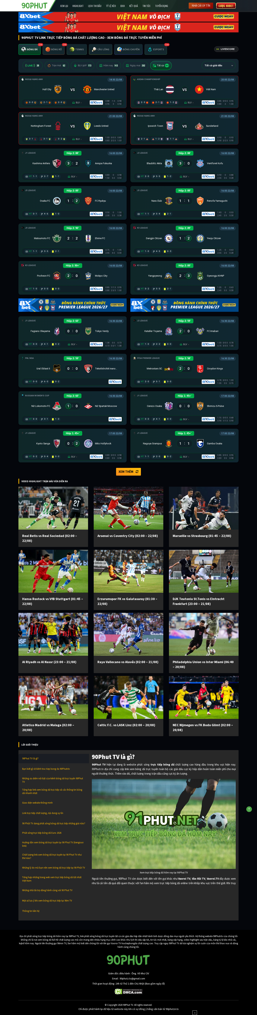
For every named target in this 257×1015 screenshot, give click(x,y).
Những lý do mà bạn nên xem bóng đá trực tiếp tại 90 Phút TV (53, 867)
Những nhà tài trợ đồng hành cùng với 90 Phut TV (47, 890)
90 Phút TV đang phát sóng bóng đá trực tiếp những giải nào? (53, 823)
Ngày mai (137, 65)
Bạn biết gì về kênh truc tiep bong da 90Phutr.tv (46, 768)
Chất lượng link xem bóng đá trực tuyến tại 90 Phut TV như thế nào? (52, 856)
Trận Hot (58, 65)
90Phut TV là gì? (30, 758)
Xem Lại (64, 6)
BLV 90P (84, 65)
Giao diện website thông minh (37, 802)
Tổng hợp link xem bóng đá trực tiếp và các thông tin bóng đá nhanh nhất (52, 791)
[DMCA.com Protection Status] (129, 991)
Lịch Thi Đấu (94, 6)
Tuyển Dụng (161, 6)
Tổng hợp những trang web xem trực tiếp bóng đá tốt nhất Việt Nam (51, 879)
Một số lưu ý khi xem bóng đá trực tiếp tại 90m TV (47, 900)
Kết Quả (133, 6)
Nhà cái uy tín (201, 5)
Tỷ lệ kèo (111, 6)
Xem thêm (126, 472)
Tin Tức (146, 6)
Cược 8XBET (225, 6)
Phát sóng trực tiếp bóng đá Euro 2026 (41, 832)
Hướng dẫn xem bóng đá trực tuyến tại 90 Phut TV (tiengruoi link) (53, 844)
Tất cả (163, 65)
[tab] (29, 49)
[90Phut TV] (34, 5)
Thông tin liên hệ (30, 911)
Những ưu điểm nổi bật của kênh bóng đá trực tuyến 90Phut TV (52, 780)
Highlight (78, 6)
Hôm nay (110, 65)
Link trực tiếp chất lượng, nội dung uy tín (42, 813)
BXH (122, 6)
